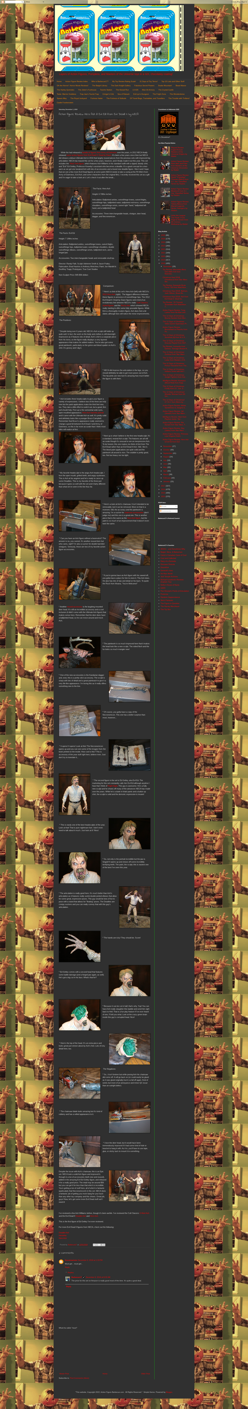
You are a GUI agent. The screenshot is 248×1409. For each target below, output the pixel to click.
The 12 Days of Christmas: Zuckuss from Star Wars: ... (175, 353)
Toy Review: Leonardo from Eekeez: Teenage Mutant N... (175, 347)
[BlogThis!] (96, 1245)
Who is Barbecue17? (100, 81)
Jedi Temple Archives (169, 576)
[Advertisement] (104, 1351)
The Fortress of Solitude (116, 98)
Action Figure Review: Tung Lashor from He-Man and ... (175, 311)
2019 (163, 260)
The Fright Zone (159, 94)
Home (59, 81)
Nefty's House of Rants (170, 585)
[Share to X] (99, 1245)
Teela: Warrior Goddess (66, 94)
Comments (166, 511)
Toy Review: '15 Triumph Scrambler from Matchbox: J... (174, 304)
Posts (163, 506)
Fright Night (112, 786)
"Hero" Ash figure (76, 163)
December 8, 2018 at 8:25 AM (98, 1277)
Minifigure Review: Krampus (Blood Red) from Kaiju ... (174, 382)
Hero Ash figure (133, 518)
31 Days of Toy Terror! (149, 81)
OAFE (163, 588)
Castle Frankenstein (65, 103)
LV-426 (135, 90)
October (166, 450)
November (167, 446)
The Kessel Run (122, 90)
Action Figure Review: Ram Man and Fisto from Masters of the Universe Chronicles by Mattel (180, 165)
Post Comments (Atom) (79, 1378)
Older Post (145, 1374)
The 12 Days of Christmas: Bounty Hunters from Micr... (175, 317)
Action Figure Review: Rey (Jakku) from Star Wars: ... (174, 429)
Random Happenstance (170, 597)
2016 (163, 489)
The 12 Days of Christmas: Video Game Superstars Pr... (175, 322)
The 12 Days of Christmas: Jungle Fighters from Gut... (175, 376)
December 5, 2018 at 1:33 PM (90, 1260)
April (165, 471)
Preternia (164, 594)
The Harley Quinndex (65, 90)
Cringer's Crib (108, 94)
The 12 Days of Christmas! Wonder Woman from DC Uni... (174, 394)
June (165, 464)
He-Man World (166, 574)
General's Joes (167, 570)
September (168, 453)
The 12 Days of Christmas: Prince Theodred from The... (175, 364)
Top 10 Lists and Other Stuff (172, 81)
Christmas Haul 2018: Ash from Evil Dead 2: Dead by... (175, 298)
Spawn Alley (62, 98)
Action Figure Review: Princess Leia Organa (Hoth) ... (175, 435)
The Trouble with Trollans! (179, 98)
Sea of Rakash (124, 94)
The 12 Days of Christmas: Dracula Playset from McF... (175, 342)
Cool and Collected (168, 558)
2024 (163, 242)
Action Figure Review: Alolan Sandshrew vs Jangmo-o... (175, 406)
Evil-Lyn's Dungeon (141, 94)
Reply (67, 1267)
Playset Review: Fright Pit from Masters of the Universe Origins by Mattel (179, 152)
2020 (163, 256)
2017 (163, 486)
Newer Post (64, 1374)
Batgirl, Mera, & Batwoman (171, 552)
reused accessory (74, 607)
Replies (71, 1272)
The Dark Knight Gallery (121, 85)
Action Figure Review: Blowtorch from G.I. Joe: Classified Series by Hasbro (180, 192)
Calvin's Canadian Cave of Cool (173, 555)
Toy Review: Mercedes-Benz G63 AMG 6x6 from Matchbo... (174, 271)
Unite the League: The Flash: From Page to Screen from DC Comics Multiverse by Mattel (179, 219)
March (166, 474)
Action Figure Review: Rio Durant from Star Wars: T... (175, 423)
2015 (163, 493)
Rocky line (125, 305)
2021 (163, 253)
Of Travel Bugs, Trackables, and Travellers (147, 98)
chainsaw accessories (134, 512)
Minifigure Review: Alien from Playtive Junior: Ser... (174, 418)
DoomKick (165, 567)
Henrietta (62, 1235)
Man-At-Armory (148, 90)
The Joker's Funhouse (87, 90)
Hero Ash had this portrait (93, 413)
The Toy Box (166, 609)
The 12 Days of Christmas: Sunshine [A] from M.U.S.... (175, 336)
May (165, 467)
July (165, 460)
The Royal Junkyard (78, 98)
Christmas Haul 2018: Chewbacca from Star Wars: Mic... (175, 279)
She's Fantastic (167, 600)
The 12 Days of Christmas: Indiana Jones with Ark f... (174, 370)
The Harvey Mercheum (170, 606)
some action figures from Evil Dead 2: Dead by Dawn (89, 155)
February (167, 478)
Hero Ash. (94, 1216)
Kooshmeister (71, 1260)
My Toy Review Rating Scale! (124, 81)
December (167, 266)
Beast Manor (181, 85)
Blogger (169, 1392)
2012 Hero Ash (109, 294)
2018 (163, 263)
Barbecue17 (76, 1277)
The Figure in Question (170, 603)
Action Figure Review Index (76, 81)
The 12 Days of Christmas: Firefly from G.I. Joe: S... (174, 387)
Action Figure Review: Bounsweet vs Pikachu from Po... (175, 329)
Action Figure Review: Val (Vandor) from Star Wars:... (175, 412)
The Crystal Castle (165, 90)
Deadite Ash (81, 1216)
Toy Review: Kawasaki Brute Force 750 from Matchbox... (175, 286)
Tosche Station (106, 90)
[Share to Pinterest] (104, 1245)
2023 (163, 246)
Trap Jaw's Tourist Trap (89, 94)
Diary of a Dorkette (168, 561)
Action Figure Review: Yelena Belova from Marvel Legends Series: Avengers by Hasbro (180, 206)
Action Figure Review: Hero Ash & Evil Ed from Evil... (176, 440)
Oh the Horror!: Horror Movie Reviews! (72, 85)
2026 (163, 235)
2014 (163, 496)
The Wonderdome (177, 94)
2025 (163, 239)
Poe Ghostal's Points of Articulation (175, 591)
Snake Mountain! (165, 85)
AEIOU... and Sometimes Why (173, 549)
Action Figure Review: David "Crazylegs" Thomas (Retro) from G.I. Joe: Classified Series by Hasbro (180, 179)
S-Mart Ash (144, 1213)
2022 (163, 249)
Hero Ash (63, 1238)
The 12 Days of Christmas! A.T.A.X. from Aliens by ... (174, 401)
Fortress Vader (97, 98)
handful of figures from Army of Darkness (99, 152)
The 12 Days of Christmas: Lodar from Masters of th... (175, 359)
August (166, 457)
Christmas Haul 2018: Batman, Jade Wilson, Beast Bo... (175, 292)
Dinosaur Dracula (168, 564)
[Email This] (94, 1245)
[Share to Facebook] (101, 1245)
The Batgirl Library (99, 85)
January (166, 481)
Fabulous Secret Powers (144, 85)
